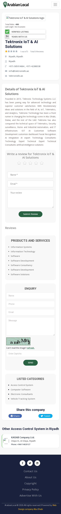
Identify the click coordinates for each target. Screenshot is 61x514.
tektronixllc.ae (16, 75)
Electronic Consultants (22, 394)
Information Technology (23, 251)
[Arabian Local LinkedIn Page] (37, 463)
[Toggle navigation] (55, 4)
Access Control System (22, 385)
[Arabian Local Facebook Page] (22, 463)
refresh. (31, 348)
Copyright (30, 483)
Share (16, 415)
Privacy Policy (30, 489)
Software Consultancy (21, 265)
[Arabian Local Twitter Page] (30, 463)
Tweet (46, 415)
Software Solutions (20, 274)
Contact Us (30, 471)
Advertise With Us (31, 495)
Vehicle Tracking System (23, 398)
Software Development (22, 269)
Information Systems (21, 247)
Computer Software (20, 389)
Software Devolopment (22, 260)
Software (15, 256)
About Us (30, 477)
